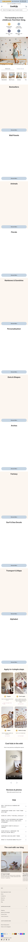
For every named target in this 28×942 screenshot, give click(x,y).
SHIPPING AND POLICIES (5, 906)
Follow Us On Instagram (6, 926)
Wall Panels (11, 79)
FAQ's (2, 894)
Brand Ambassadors (5, 924)
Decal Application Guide (6, 892)
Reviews (2, 899)
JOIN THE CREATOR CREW (6, 920)
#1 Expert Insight (5, 874)
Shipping (3, 910)
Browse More (14, 130)
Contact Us (3, 896)
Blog (2, 902)
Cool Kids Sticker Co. (5, 937)
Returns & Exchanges (5, 912)
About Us (3, 898)
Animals (19, 79)
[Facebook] (1, 939)
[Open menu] (3, 6)
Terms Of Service (4, 916)
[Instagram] (9, 939)
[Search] (1, 9)
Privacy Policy (4, 914)
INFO (2, 888)
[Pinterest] (6, 939)
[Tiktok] (4, 939)
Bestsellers (4, 79)
